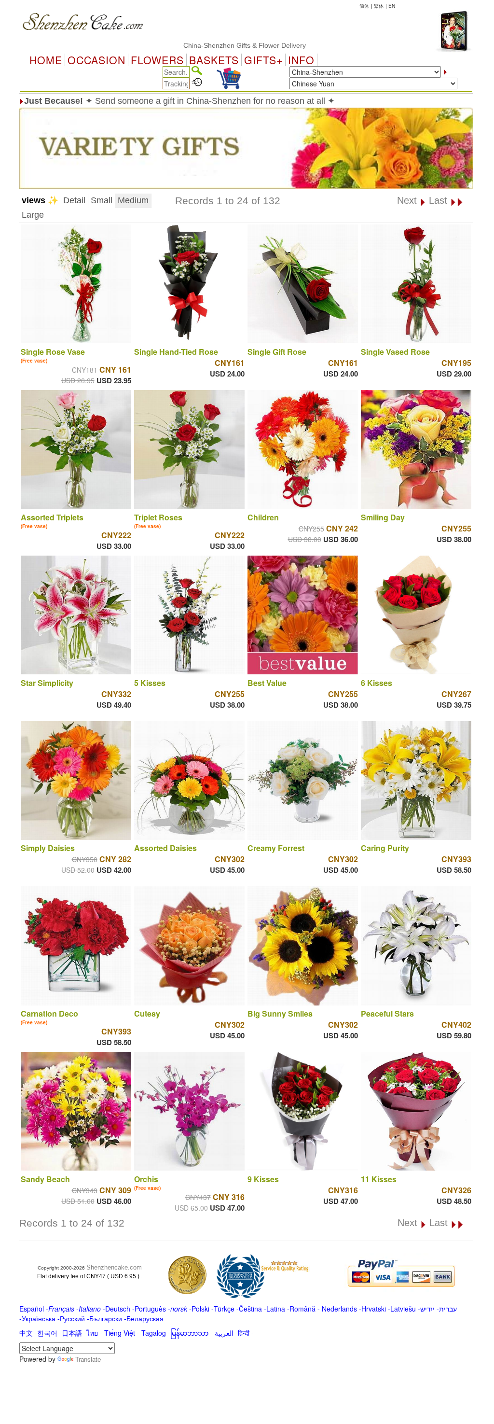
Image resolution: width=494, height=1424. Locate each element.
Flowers (157, 60)
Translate (88, 1359)
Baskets (214, 60)
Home (45, 60)
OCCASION (96, 60)
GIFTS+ (263, 60)
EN (391, 5)
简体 (364, 5)
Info (301, 60)
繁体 (379, 5)
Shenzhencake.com (114, 1267)
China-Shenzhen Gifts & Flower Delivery (212, 45)
